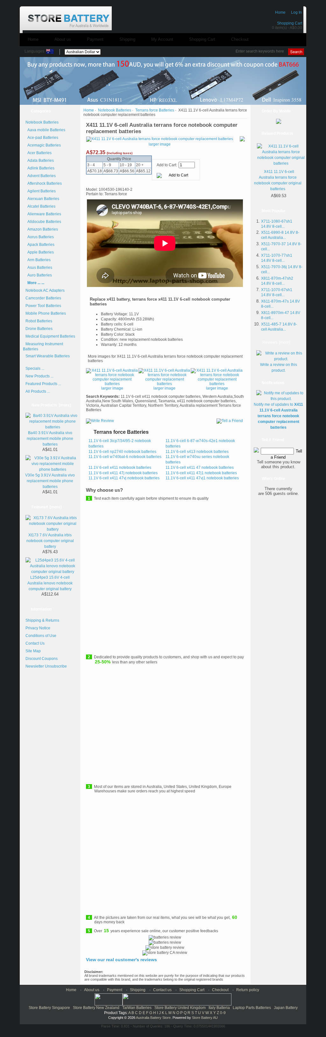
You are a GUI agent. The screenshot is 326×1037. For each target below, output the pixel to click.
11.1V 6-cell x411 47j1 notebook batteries (201, 473)
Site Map (33, 651)
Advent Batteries (40, 176)
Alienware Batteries (43, 214)
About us (62, 39)
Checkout (240, 39)
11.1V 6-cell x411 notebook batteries (120, 467)
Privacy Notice (37, 628)
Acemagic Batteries (43, 145)
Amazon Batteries (41, 229)
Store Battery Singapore (49, 1007)
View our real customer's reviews (121, 959)
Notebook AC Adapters (45, 290)
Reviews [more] (276, 342)
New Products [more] (51, 405)
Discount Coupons (41, 658)
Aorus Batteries (39, 237)
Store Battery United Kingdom (180, 1007)
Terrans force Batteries (154, 110)
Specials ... (34, 368)
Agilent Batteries (40, 191)
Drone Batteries (39, 328)
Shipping (127, 39)
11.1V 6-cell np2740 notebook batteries (122, 451)
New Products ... (39, 376)
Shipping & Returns (42, 620)
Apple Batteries (39, 252)
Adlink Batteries (39, 168)
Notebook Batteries (114, 110)
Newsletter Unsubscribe (46, 666)
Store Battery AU (205, 1017)
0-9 (223, 1013)
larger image (112, 388)
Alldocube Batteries (43, 221)
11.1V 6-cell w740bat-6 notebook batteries (125, 456)
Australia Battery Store (153, 1017)
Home (280, 12)
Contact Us (35, 643)
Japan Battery (286, 1007)
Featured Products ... (43, 384)
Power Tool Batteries (43, 306)
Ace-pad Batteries (41, 137)
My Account (162, 39)
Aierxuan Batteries (42, 199)
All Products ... (37, 391)
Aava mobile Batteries (45, 130)
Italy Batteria (219, 1007)
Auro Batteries (38, 275)
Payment (95, 39)
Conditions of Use (40, 635)
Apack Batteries (39, 244)
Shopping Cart (289, 23)
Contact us (162, 990)
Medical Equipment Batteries (50, 336)
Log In (296, 12)
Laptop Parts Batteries (252, 1007)
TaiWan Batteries (137, 1007)
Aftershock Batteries (43, 183)
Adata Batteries (39, 160)
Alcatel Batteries (40, 206)
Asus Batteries (38, 267)
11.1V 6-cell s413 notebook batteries (197, 451)
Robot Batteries (38, 321)
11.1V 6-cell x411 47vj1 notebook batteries (202, 478)
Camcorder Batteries (43, 298)
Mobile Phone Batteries (45, 313)
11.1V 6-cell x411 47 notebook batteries (200, 467)
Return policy (247, 990)
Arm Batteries (38, 260)
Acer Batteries (38, 153)
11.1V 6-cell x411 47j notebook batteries (123, 473)
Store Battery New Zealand (96, 1007)
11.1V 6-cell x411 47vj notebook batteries (124, 478)
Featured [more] (47, 507)
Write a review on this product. (278, 367)
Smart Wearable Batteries (47, 356)
